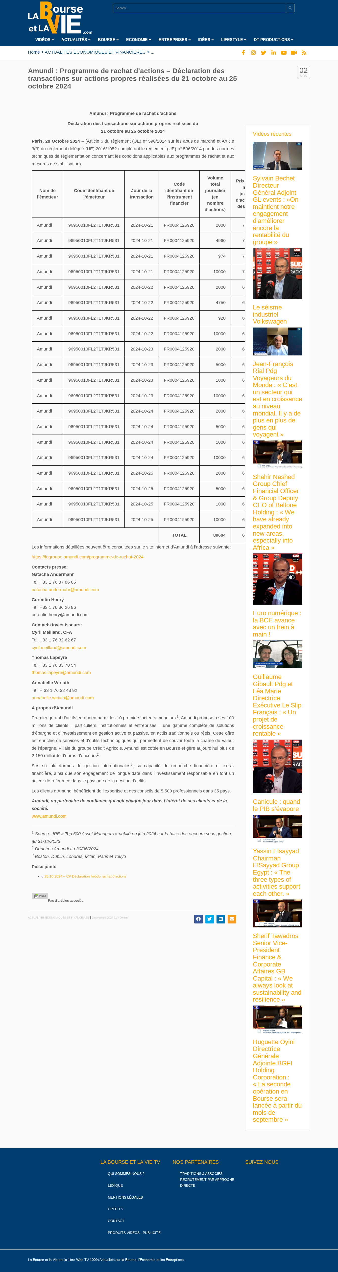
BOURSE (107, 40)
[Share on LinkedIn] (221, 919)
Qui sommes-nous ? (126, 1174)
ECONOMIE (137, 40)
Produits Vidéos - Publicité (134, 1233)
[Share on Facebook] (198, 919)
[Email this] (232, 919)
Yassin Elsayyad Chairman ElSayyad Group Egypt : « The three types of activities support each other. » (276, 872)
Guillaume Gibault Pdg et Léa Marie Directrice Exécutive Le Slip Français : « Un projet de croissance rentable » (277, 705)
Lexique (115, 1185)
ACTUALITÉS (74, 40)
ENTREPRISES (173, 40)
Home (34, 52)
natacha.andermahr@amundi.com (65, 589)
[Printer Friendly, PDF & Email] (40, 896)
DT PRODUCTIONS (272, 40)
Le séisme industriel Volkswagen (270, 314)
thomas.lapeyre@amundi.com (61, 672)
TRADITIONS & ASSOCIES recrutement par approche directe (207, 1179)
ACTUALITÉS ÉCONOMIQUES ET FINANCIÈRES (95, 52)
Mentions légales (125, 1197)
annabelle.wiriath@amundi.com (63, 697)
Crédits (115, 1209)
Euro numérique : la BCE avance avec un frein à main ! (277, 623)
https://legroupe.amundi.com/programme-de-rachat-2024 (88, 556)
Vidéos (43, 40)
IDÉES (204, 40)
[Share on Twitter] (209, 919)
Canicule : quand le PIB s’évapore (276, 805)
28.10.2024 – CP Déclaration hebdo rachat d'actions (85, 876)
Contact (116, 1221)
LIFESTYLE (232, 40)
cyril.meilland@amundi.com (59, 647)
